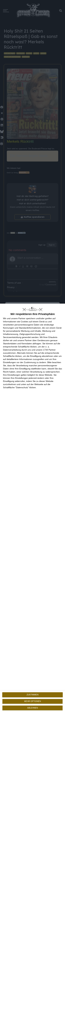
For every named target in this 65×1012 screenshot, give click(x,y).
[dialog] (32, 658)
